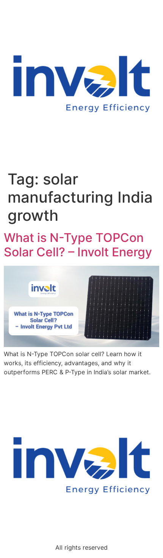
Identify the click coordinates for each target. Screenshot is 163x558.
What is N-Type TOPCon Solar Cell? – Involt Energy (78, 244)
